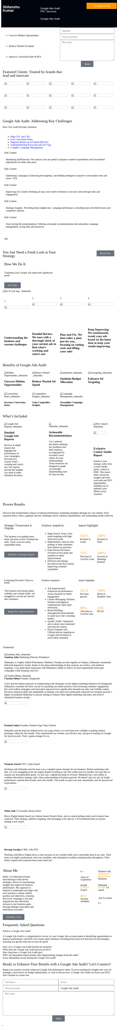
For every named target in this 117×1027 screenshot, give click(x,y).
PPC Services (48, 11)
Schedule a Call (101, 6)
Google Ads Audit (50, 8)
